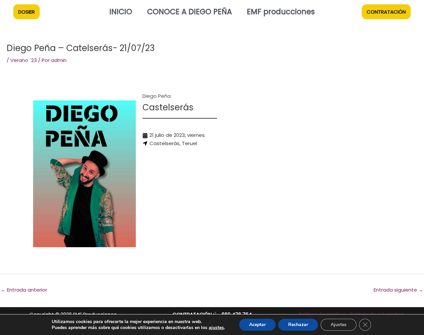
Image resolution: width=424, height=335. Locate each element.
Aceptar (257, 324)
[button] (26, 11)
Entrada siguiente (398, 289)
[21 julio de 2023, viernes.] (174, 135)
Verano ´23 (23, 60)
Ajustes (338, 324)
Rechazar (298, 324)
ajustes (216, 328)
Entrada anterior (24, 289)
